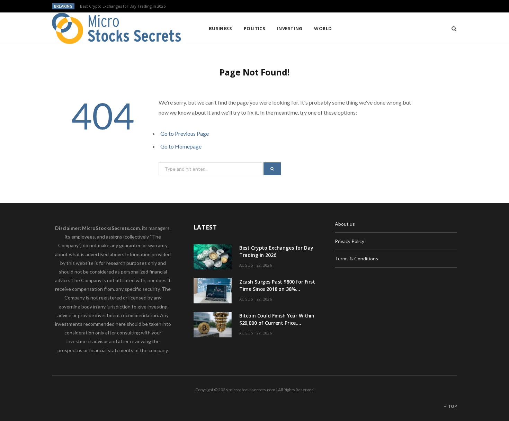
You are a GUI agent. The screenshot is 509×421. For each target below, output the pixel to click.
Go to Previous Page (184, 133)
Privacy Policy (349, 241)
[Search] (451, 28)
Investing (290, 28)
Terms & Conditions (356, 258)
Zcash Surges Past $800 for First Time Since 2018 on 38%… (133, 6)
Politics (255, 28)
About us (345, 224)
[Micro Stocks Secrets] (119, 28)
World (323, 28)
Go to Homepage (181, 146)
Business (220, 28)
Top (452, 406)
